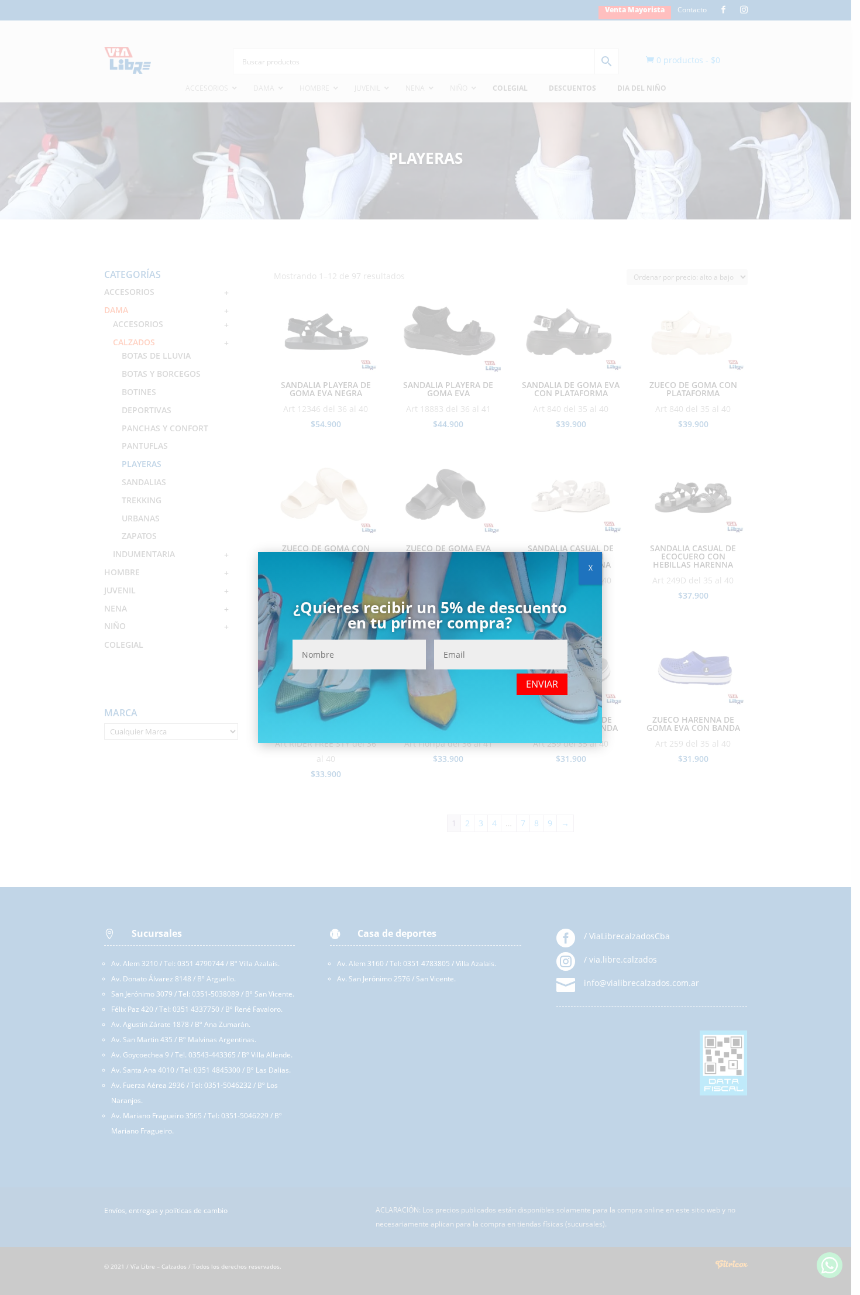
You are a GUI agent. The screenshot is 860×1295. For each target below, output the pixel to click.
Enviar (542, 684)
